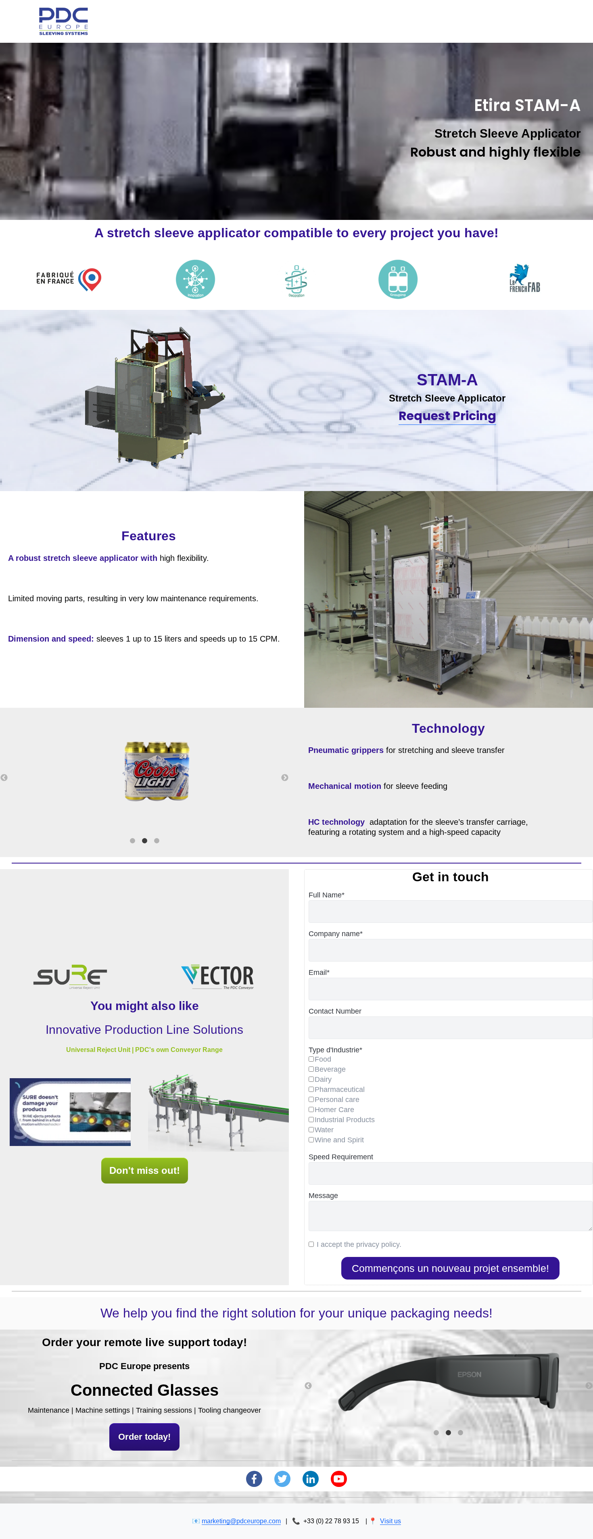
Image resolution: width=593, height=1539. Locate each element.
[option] (144, 772)
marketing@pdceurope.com (241, 1521)
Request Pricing (447, 415)
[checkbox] (451, 1100)
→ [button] (285, 778)
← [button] (4, 778)
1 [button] (132, 841)
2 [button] (144, 841)
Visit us (390, 1521)
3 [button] (156, 841)
